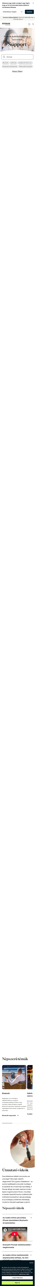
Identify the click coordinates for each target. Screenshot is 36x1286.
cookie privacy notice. (23, 1274)
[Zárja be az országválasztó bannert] (33, 3)
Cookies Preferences (17, 1278)
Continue (31, 1262)
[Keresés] (29, 24)
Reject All (17, 1282)
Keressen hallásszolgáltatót (10, 17)
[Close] (34, 17)
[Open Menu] (33, 24)
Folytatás (29, 12)
